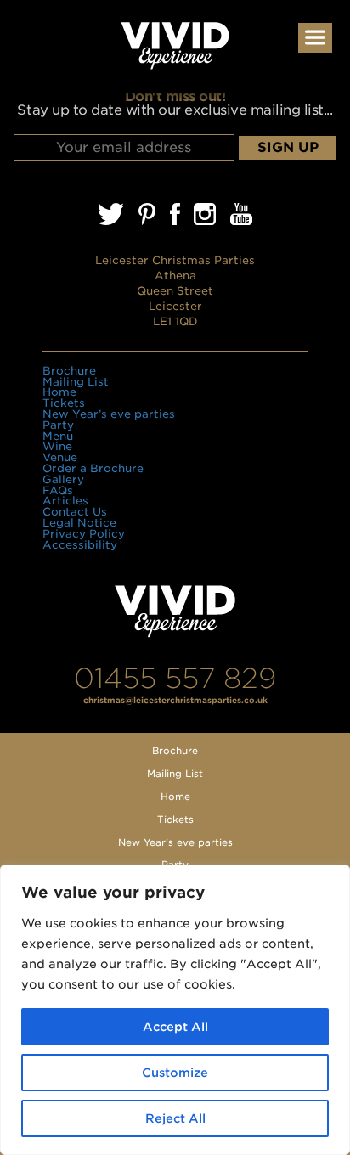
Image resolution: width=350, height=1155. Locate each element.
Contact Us (74, 511)
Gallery (63, 479)
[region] (175, 1010)
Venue (59, 457)
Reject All (175, 1118)
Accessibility (79, 544)
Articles (65, 500)
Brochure (69, 370)
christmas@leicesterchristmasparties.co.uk (175, 700)
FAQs (57, 490)
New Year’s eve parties (108, 414)
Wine (57, 446)
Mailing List (75, 381)
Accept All (175, 1027)
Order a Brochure (93, 468)
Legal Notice (79, 522)
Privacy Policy (83, 533)
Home (59, 392)
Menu (57, 436)
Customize (175, 1072)
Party (58, 425)
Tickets (63, 403)
